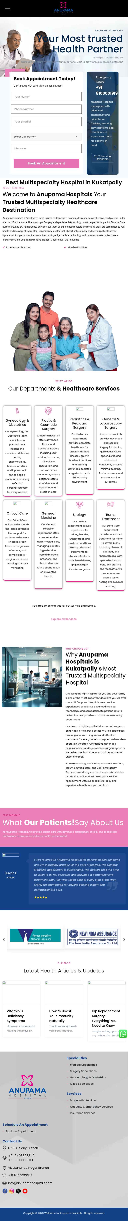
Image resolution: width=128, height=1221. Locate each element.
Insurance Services (82, 1113)
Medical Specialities (83, 1065)
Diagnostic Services (83, 1100)
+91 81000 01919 (20, 1160)
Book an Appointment (21, 1131)
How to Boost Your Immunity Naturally (61, 1016)
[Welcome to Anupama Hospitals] (63, 8)
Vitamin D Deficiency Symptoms (16, 1016)
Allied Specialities (82, 1084)
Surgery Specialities (83, 1071)
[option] (64, 878)
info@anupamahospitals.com (30, 1183)
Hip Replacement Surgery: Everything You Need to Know (106, 1018)
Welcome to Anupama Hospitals (63, 1213)
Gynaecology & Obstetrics (88, 1077)
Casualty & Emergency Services (91, 1107)
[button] (4, 940)
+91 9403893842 (21, 1156)
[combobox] (46, 136)
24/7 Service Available (102, 157)
